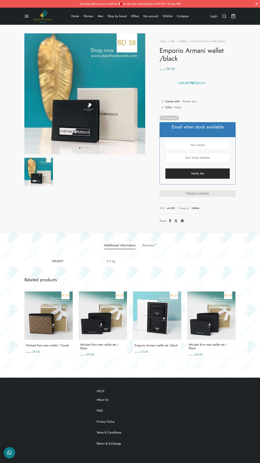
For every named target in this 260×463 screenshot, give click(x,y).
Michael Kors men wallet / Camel (47, 345)
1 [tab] (80, 148)
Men (100, 16)
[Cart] (233, 16)
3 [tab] (86, 147)
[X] (176, 221)
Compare (183, 16)
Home (75, 16)
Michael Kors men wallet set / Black (99, 346)
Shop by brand (117, 16)
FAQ (100, 410)
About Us (102, 399)
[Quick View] (55, 330)
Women (88, 16)
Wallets (183, 41)
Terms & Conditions (109, 432)
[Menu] (26, 16)
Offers (135, 16)
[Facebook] (170, 221)
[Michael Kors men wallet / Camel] (49, 316)
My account (150, 16)
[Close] (256, 3)
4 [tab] (90, 147)
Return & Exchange (109, 443)
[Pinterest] (182, 221)
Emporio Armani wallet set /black (156, 345)
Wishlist (167, 16)
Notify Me (197, 173)
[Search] (224, 16)
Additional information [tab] (120, 245)
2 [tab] (83, 147)
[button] (198, 193)
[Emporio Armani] (191, 83)
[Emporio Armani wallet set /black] (157, 316)
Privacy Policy (106, 421)
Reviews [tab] (149, 245)
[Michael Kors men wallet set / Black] (103, 316)
